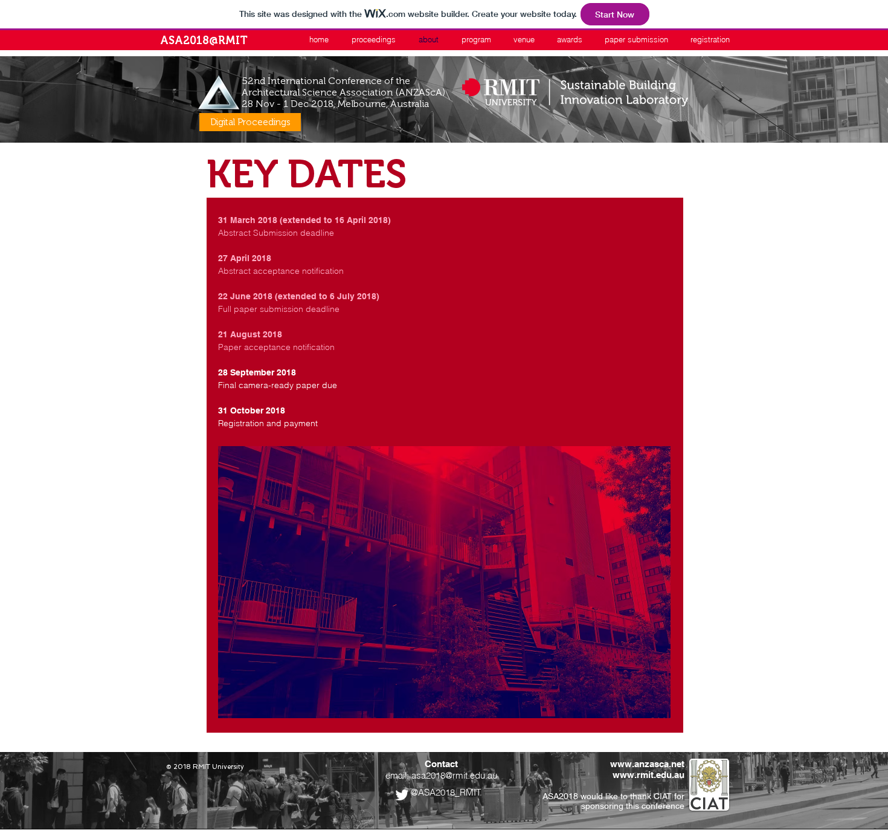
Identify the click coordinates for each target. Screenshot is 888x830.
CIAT (663, 796)
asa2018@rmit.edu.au (454, 775)
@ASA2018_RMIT (446, 792)
